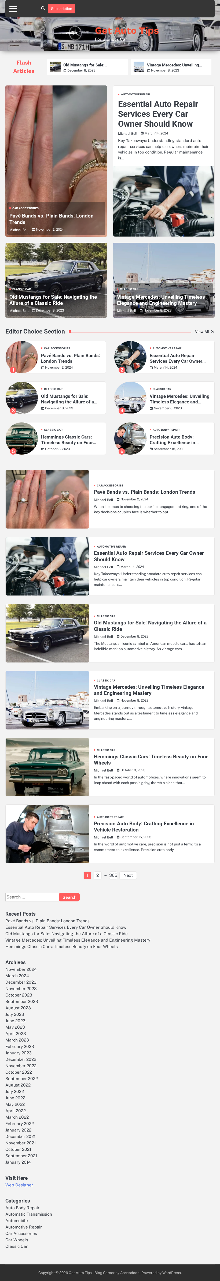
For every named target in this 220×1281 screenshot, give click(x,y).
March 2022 (17, 1117)
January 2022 (18, 1130)
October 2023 (18, 994)
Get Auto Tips (127, 30)
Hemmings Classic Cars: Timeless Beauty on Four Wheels (67, 439)
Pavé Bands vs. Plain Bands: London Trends (70, 358)
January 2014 (18, 1162)
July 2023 (14, 1014)
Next (128, 875)
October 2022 (18, 1072)
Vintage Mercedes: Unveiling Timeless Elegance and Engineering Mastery (173, 65)
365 (113, 875)
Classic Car (21, 289)
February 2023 (19, 1046)
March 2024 (17, 975)
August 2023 (18, 1007)
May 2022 (15, 1104)
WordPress (171, 1273)
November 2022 (20, 1065)
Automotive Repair (135, 94)
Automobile (16, 1220)
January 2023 (18, 1052)
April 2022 (15, 1110)
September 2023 (21, 1001)
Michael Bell (19, 230)
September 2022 (21, 1078)
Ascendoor (129, 1273)
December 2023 (20, 982)
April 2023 (15, 1033)
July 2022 (14, 1091)
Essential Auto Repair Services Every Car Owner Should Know (158, 114)
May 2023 (15, 1027)
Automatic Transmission (28, 1214)
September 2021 (21, 1155)
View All (202, 331)
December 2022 (20, 1059)
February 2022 (19, 1123)
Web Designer (19, 1185)
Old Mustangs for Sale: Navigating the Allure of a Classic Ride (93, 65)
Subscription (61, 8)
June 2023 (15, 1020)
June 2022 (15, 1097)
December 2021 (20, 1136)
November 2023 (21, 988)
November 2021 (20, 1142)
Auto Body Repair (166, 429)
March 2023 (17, 1039)
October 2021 (18, 1149)
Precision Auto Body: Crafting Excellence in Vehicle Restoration (172, 439)
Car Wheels (16, 1239)
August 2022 (18, 1085)
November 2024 (21, 969)
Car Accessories (25, 208)
